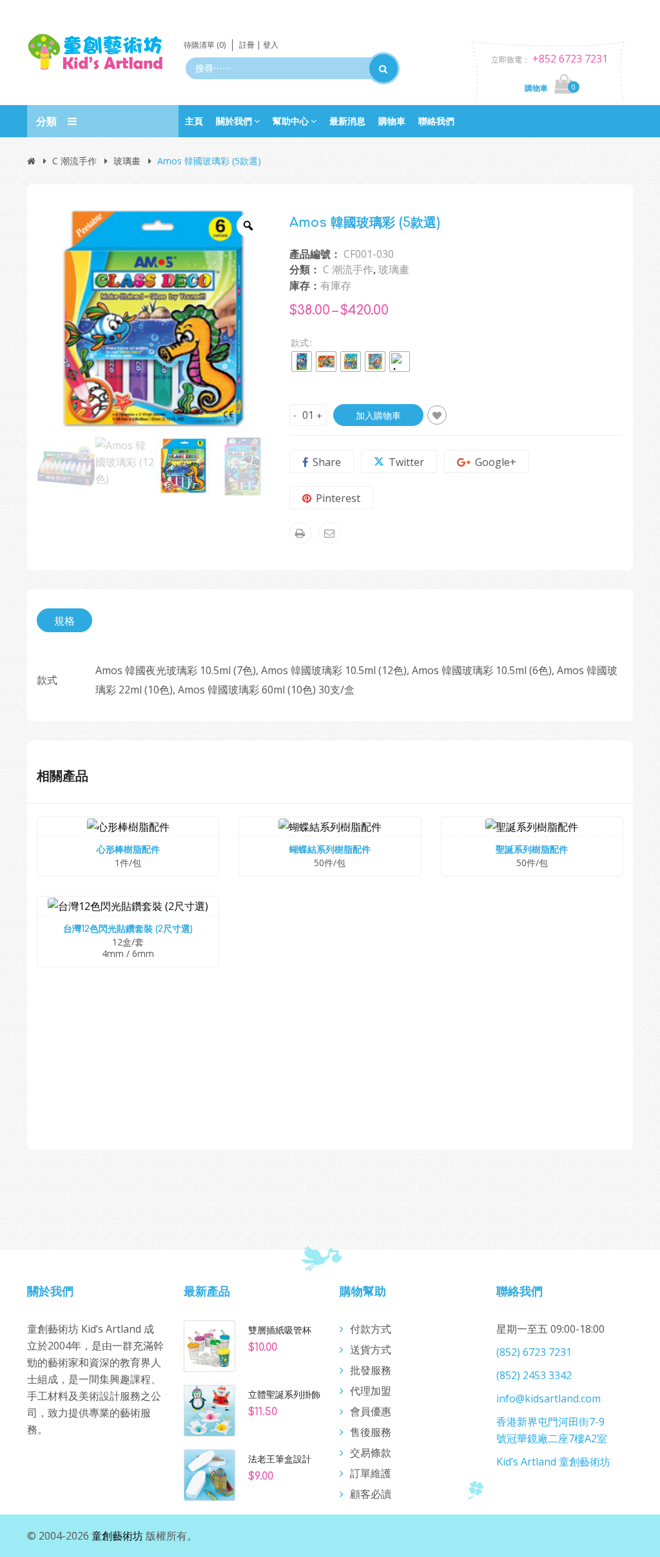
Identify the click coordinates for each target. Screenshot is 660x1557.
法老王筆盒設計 (279, 1459)
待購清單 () (205, 44)
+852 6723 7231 (570, 59)
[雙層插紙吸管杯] (209, 1345)
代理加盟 (370, 1391)
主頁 (194, 121)
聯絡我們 (436, 121)
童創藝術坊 (117, 1536)
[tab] (64, 620)
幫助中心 (291, 121)
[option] (153, 320)
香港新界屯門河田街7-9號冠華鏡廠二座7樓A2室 (551, 1430)
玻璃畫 (127, 161)
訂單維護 (370, 1473)
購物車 (391, 121)
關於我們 (234, 121)
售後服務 (370, 1432)
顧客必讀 (370, 1494)
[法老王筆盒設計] (209, 1474)
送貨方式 (370, 1349)
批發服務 (370, 1370)
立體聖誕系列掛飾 (284, 1394)
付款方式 (370, 1329)
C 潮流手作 (74, 161)
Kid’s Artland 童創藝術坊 (553, 1462)
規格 (64, 621)
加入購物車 (378, 415)
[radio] (301, 361)
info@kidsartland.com (548, 1398)
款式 (300, 342)
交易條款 (370, 1453)
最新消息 (347, 121)
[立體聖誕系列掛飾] (209, 1409)
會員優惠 (370, 1411)
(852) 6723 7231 (534, 1352)
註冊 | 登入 (258, 44)
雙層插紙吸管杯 (279, 1330)
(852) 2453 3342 (534, 1375)
